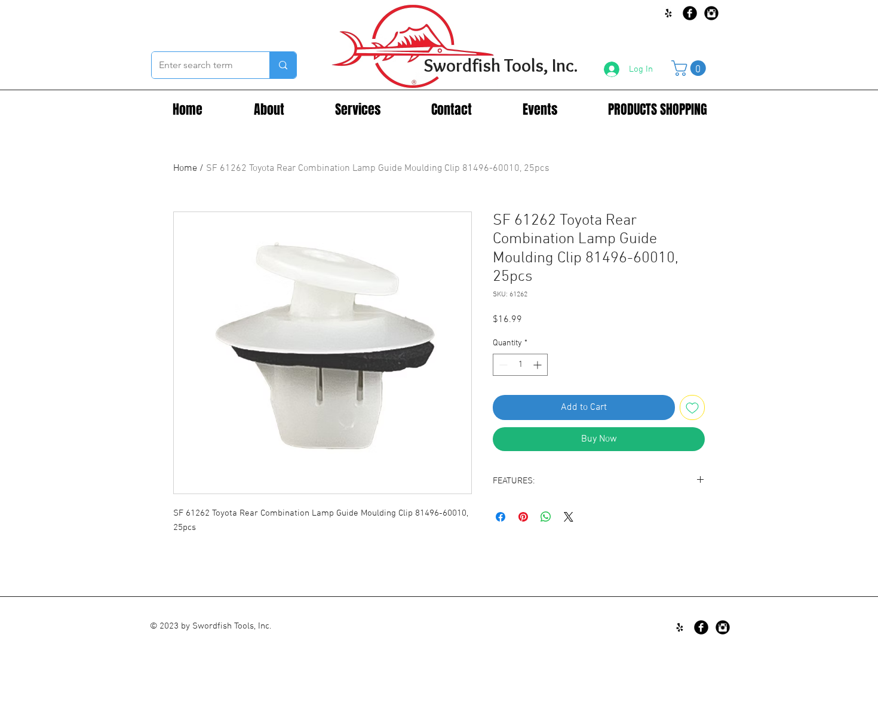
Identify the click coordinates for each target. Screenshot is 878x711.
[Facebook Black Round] (690, 13)
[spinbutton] (520, 364)
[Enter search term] (282, 65)
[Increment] (538, 364)
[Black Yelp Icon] (668, 13)
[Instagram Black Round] (711, 13)
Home (185, 168)
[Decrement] (502, 364)
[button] (690, 68)
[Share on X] (568, 517)
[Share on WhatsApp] (546, 517)
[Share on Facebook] (500, 517)
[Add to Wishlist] (692, 407)
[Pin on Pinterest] (523, 517)
